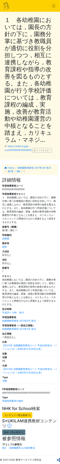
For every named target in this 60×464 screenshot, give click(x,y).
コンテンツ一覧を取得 (16, 415)
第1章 (10, 171)
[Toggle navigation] (54, 6)
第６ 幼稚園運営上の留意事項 (18, 447)
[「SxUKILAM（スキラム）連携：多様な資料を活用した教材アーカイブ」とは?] (9, 425)
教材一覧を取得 (12, 432)
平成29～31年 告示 (13, 312)
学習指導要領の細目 (12, 400)
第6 (18, 171)
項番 (4, 380)
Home (10, 167)
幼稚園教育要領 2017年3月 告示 (34, 167)
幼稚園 (5, 238)
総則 (4, 246)
